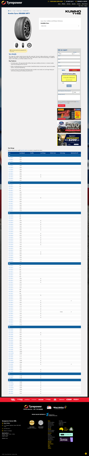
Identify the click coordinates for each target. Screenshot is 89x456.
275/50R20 (11, 366)
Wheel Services (50, 439)
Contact (78, 3)
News (82, 5)
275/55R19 (11, 322)
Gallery (85, 5)
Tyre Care (49, 426)
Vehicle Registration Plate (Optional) (64, 90)
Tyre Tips (49, 427)
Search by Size (50, 423)
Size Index (61, 420)
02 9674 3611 (70, 1)
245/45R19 (11, 289)
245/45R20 (11, 332)
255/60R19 (11, 311)
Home (10, 10)
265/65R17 (11, 210)
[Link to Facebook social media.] (86, 454)
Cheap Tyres (61, 424)
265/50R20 (11, 355)
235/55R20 (11, 329)
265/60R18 (11, 257)
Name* (59, 55)
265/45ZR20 (11, 353)
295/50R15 (11, 161)
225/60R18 (11, 220)
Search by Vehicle (51, 422)
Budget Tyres (61, 423)
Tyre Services (50, 438)
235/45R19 (11, 271)
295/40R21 (11, 377)
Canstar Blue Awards (62, 422)
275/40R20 (11, 360)
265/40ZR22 (11, 387)
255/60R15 (11, 157)
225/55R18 (11, 215)
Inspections (50, 435)
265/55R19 (11, 317)
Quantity (74, 52)
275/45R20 (11, 364)
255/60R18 (11, 255)
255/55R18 (11, 252)
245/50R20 (11, 336)
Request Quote (61, 105)
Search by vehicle (24, 150)
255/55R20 (11, 347)
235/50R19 (11, 274)
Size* (59, 52)
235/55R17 (11, 197)
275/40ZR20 (11, 362)
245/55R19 (11, 297)
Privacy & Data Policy (8, 454)
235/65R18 (11, 239)
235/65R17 (11, 205)
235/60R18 (11, 231)
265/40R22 (11, 385)
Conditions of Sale (14, 454)
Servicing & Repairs (51, 437)
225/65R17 (11, 192)
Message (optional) (61, 94)
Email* (59, 62)
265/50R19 (11, 313)
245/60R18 (11, 246)
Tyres (59, 3)
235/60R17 (11, 199)
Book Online (85, 3)
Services (68, 3)
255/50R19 (11, 302)
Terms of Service (64, 102)
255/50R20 (11, 342)
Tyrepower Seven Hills (56, 1)
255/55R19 (11, 306)
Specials (74, 3)
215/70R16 (11, 165)
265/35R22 (11, 382)
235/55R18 (11, 226)
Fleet (80, 5)
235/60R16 (11, 173)
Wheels (63, 3)
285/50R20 (11, 369)
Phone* (59, 59)
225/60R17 (11, 184)
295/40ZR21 (11, 376)
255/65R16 (11, 178)
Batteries (49, 434)
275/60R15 (11, 159)
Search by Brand (51, 425)
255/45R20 (11, 340)
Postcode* (60, 66)
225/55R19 (11, 265)
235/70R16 (11, 175)
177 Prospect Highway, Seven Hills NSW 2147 (12, 426)
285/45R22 (11, 391)
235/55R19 (11, 284)
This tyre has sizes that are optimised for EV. (18, 51)
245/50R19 (11, 295)
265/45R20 (11, 351)
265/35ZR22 (11, 384)
